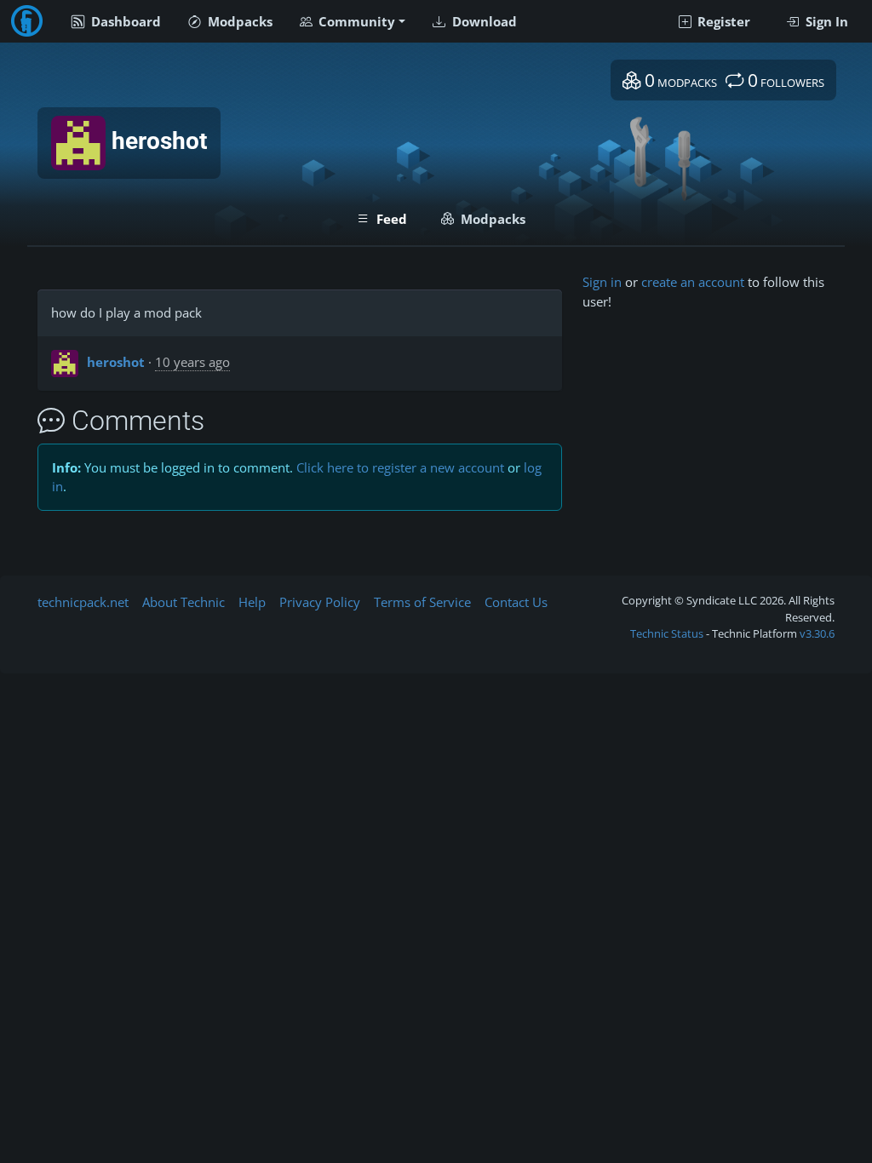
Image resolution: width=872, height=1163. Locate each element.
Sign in (602, 281)
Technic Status (666, 633)
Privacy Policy (319, 601)
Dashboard (124, 21)
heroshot (116, 361)
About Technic (183, 601)
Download (483, 21)
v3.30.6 (817, 633)
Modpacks (238, 21)
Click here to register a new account (400, 467)
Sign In (825, 21)
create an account (692, 281)
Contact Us (516, 601)
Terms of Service (422, 601)
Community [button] (355, 21)
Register (722, 21)
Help (252, 601)
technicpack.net (83, 601)
